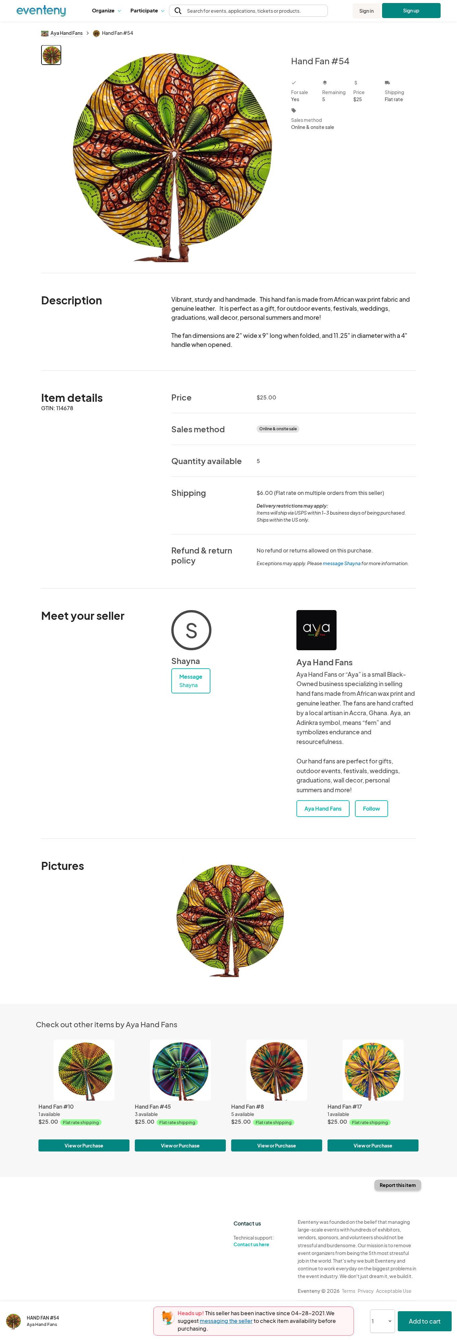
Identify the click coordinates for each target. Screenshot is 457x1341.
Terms (348, 1291)
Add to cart (425, 1321)
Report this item (398, 1185)
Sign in (366, 11)
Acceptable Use (394, 1291)
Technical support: (254, 1241)
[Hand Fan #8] (276, 1070)
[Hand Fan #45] (180, 1070)
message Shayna (342, 563)
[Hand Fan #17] (373, 1070)
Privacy (366, 1291)
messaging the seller (226, 1320)
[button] (106, 10)
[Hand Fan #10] (83, 1070)
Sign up (411, 10)
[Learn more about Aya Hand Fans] (316, 630)
